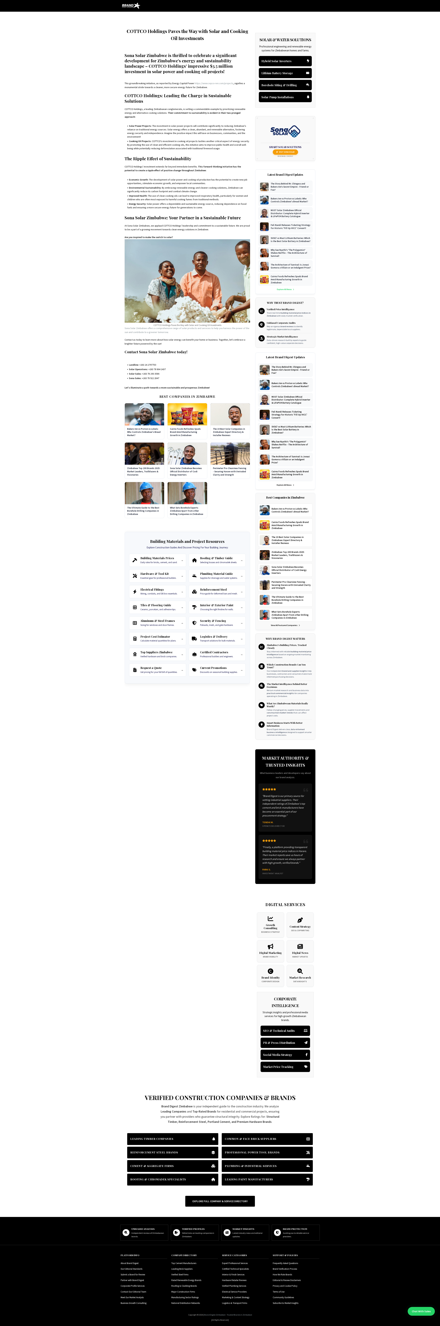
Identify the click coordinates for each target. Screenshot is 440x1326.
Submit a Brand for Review (133, 1274)
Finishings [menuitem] (209, 15)
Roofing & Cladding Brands (184, 1285)
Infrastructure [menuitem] (159, 15)
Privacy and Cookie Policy (285, 1285)
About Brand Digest (130, 1263)
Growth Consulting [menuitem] (261, 15)
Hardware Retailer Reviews (234, 1280)
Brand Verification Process (285, 1268)
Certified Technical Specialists (235, 1268)
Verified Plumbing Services (234, 1285)
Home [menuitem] (144, 15)
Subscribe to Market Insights (285, 1303)
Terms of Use (278, 1291)
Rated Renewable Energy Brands (186, 1280)
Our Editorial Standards (131, 1268)
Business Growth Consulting (133, 1303)
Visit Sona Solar (287, 152)
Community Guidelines (283, 1297)
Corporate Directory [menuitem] (233, 15)
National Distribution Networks (185, 1303)
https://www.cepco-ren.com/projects (214, 83)
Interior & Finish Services (233, 1274)
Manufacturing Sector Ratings (185, 1297)
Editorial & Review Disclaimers (287, 1280)
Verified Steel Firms (179, 1274)
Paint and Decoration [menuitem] (288, 15)
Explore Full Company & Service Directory (220, 1201)
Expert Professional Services (235, 1263)
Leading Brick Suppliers (181, 1268)
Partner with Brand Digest (132, 1280)
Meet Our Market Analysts (132, 1297)
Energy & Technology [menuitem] (186, 15)
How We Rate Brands (282, 1274)
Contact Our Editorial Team (133, 1291)
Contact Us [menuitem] (312, 15)
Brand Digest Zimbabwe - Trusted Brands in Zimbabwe (228, 1314)
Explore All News (284, 289)
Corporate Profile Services (133, 1285)
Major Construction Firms (183, 1291)
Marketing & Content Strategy (235, 1297)
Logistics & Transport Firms (234, 1303)
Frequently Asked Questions (285, 1263)
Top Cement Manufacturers (183, 1263)
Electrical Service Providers (234, 1291)
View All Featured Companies (284, 625)
